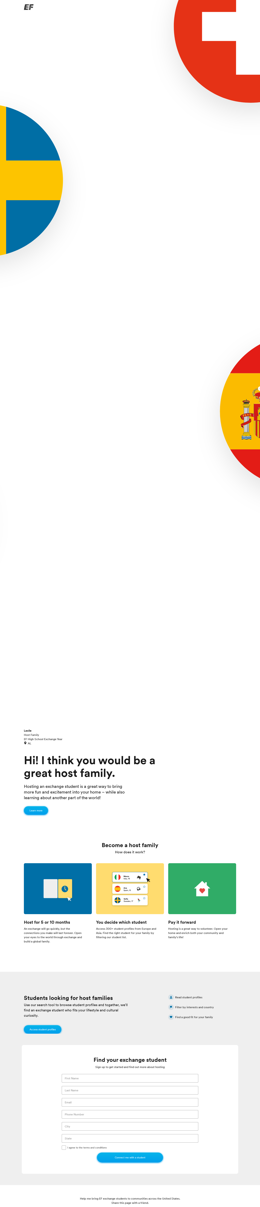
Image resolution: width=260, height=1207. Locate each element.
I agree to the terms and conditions (87, 1147)
